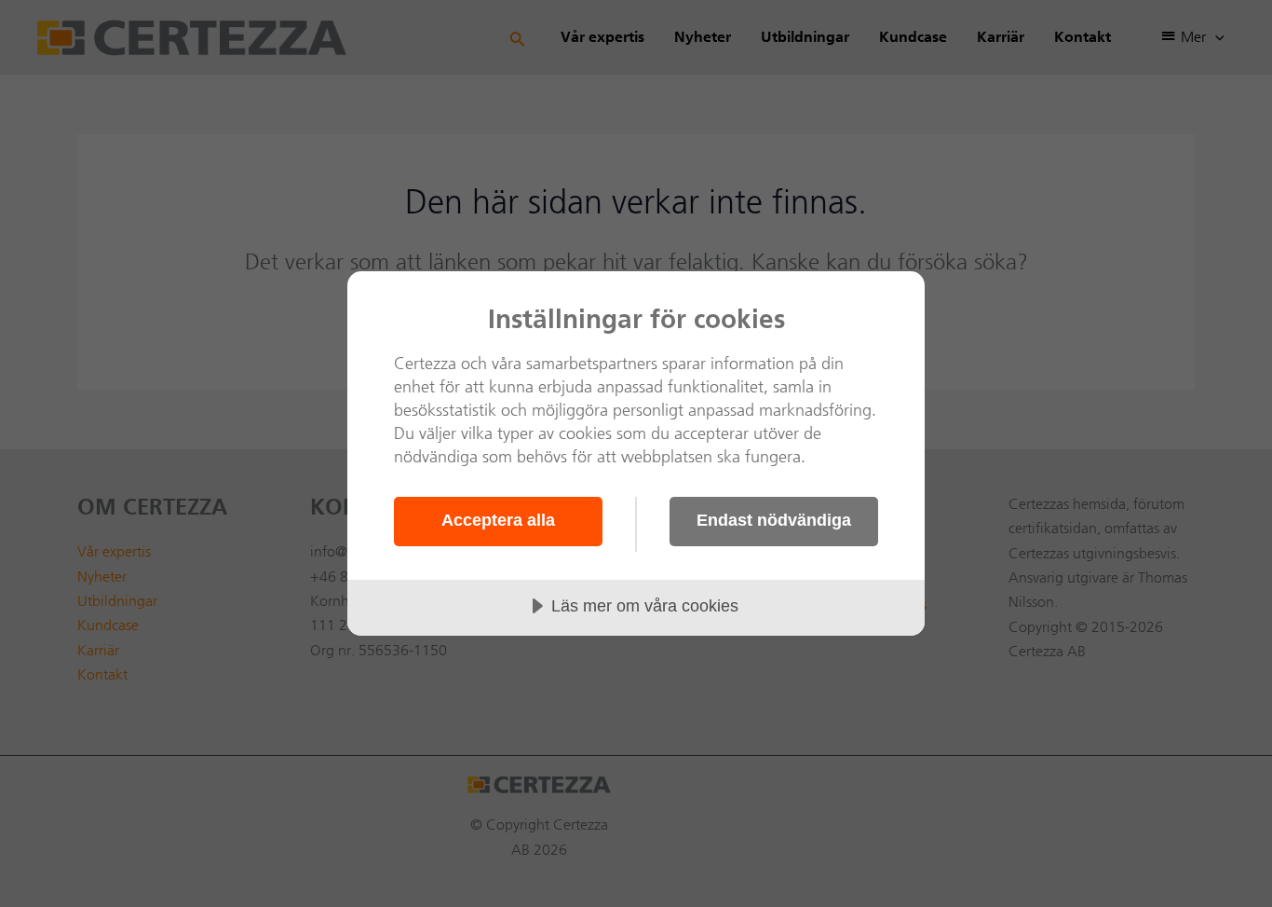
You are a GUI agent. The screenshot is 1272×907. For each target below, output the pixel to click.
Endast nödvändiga (774, 520)
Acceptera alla (498, 520)
